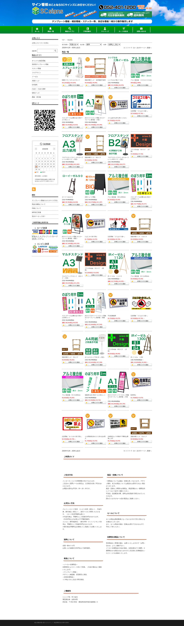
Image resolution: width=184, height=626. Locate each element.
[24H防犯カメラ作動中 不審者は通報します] (118, 423)
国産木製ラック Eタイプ (139, 436)
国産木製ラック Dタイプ (70, 357)
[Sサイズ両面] (95, 259)
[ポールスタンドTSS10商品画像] (95, 344)
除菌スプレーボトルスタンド (71, 80)
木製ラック (35, 81)
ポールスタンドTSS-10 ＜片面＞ (95, 357)
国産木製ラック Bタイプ (93, 157)
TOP (63, 40)
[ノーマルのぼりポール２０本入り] (72, 303)
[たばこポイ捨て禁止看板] (95, 223)
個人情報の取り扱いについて (42, 622)
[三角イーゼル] (118, 67)
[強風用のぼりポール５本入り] (95, 382)
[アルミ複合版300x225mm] (141, 67)
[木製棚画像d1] (72, 344)
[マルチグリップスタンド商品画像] (72, 263)
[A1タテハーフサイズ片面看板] (118, 382)
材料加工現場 (36, 212)
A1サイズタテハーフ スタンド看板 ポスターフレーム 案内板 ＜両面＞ (95, 317)
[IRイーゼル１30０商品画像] (141, 344)
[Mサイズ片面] (118, 340)
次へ (134, 47)
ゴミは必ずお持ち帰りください (117, 118)
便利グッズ (35, 93)
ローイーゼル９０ (67, 197)
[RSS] (34, 190)
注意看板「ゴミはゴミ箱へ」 (140, 111)
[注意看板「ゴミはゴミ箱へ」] (118, 223)
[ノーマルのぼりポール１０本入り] (141, 184)
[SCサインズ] (47, 24)
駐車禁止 (133, 395)
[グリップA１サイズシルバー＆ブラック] (95, 105)
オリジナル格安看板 (38, 61)
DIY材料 (34, 85)
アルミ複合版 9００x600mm (71, 395)
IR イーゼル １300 (137, 357)
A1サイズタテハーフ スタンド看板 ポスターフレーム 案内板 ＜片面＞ (118, 396)
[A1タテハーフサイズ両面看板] (95, 303)
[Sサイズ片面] (141, 140)
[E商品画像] (141, 423)
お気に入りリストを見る (40, 43)
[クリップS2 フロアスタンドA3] (72, 144)
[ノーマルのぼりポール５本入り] (72, 105)
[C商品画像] (141, 223)
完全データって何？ (38, 216)
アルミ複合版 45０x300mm (117, 197)
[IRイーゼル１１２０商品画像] (118, 263)
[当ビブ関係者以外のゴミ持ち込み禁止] (95, 423)
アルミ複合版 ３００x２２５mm (141, 80)
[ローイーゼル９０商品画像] (72, 184)
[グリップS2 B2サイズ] (118, 144)
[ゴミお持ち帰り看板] (118, 105)
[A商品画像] (95, 67)
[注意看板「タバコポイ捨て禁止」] (72, 423)
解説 (33, 195)
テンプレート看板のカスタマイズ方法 (44, 200)
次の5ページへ (142, 47)
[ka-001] (141, 101)
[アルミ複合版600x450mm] (141, 263)
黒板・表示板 (36, 97)
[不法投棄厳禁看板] (118, 303)
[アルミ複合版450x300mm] (118, 184)
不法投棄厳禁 (112, 315)
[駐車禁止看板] (141, 382)
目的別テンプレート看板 (40, 64)
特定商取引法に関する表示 (61, 622)
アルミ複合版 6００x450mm (140, 276)
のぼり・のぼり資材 (38, 89)
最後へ (149, 47)
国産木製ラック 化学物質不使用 (95, 80)
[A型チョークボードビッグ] (95, 184)
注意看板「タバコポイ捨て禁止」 (72, 436)
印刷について (36, 208)
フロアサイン (36, 73)
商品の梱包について (38, 204)
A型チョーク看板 (90, 197)
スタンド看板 (36, 68)
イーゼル (35, 77)
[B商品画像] (95, 144)
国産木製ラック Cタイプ (139, 236)
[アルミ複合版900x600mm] (72, 382)
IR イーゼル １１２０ (115, 276)
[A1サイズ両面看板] (72, 223)
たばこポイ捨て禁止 (91, 236)
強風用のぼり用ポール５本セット (95, 395)
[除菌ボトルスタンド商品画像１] (72, 67)
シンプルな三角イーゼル (115, 80)
